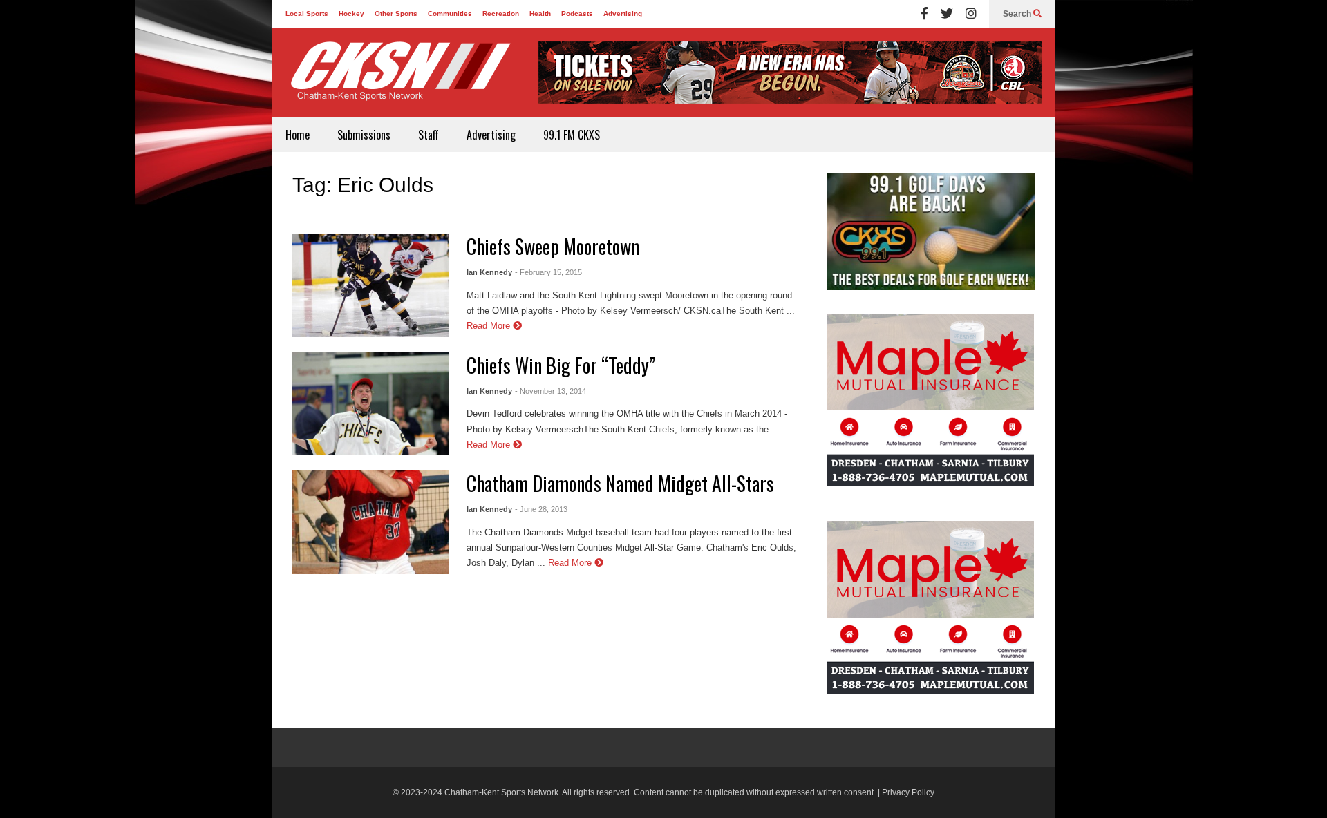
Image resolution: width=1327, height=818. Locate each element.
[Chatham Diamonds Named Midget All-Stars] (370, 522)
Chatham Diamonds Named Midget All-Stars (620, 483)
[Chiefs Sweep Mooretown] (370, 285)
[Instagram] (971, 14)
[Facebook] (924, 14)
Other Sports (396, 13)
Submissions (363, 134)
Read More (490, 326)
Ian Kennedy (489, 272)
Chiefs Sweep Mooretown (553, 246)
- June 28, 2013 (541, 509)
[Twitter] (947, 14)
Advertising (622, 13)
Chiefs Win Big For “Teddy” (561, 365)
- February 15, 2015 (548, 272)
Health (540, 13)
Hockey (351, 13)
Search (1018, 14)
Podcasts (577, 13)
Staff (428, 134)
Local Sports (306, 13)
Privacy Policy (908, 792)
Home (297, 134)
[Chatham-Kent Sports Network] (398, 78)
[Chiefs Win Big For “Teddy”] (370, 403)
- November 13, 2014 (550, 391)
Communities (450, 13)
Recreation (500, 13)
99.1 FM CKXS (571, 134)
